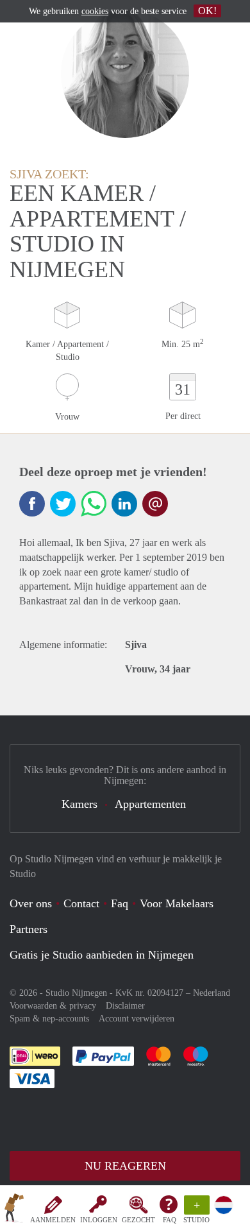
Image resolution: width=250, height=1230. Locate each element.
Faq (119, 903)
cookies (94, 11)
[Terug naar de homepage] (14, 1210)
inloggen (98, 1220)
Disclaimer (125, 1006)
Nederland (211, 993)
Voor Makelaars (176, 903)
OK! (207, 10)
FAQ (169, 1220)
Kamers (79, 804)
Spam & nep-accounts (49, 1018)
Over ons (31, 903)
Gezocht (138, 1220)
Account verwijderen (136, 1018)
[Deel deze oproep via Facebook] (32, 504)
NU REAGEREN (125, 1165)
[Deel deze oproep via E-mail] (155, 504)
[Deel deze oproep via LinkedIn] (124, 504)
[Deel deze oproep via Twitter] (63, 504)
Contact (81, 903)
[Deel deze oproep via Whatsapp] (93, 504)
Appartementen (150, 804)
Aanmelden (53, 1220)
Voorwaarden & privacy (53, 1006)
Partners (28, 929)
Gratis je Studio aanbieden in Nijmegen (102, 954)
